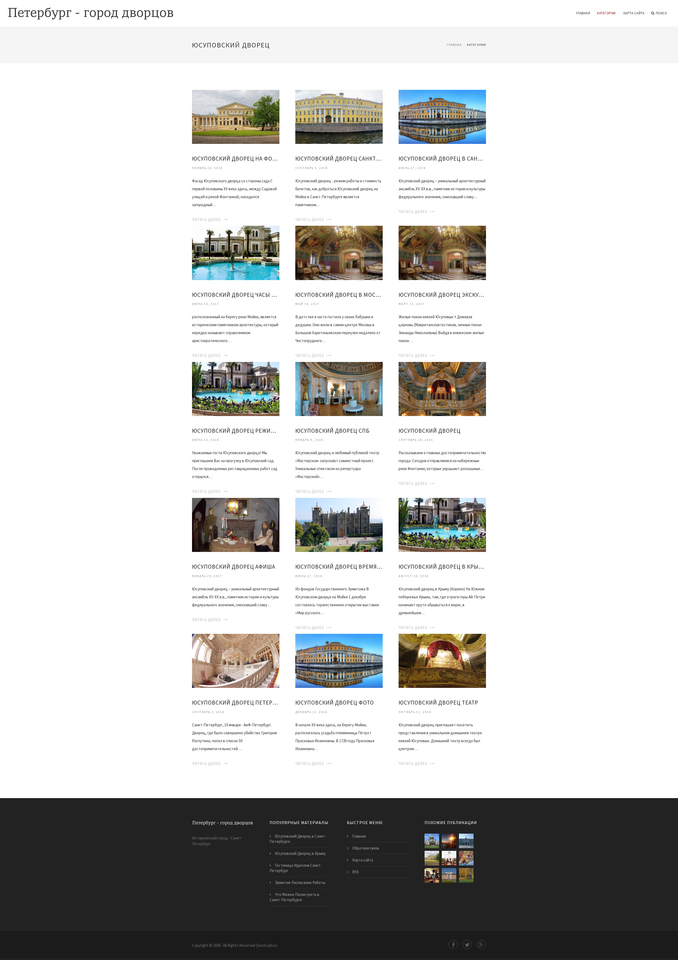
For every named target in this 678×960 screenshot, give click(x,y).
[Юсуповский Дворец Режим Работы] (235, 388)
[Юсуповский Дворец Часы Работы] (235, 252)
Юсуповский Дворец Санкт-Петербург (339, 158)
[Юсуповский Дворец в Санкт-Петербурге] (442, 116)
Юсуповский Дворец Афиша (233, 566)
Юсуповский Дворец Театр (438, 702)
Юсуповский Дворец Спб (332, 430)
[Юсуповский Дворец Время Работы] (339, 524)
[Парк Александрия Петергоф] (466, 875)
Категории (606, 13)
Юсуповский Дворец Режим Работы (235, 430)
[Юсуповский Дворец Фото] (339, 660)
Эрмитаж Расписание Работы (300, 882)
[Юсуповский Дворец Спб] (339, 388)
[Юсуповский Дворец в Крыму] (442, 524)
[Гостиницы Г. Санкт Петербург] (449, 858)
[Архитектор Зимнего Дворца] (466, 841)
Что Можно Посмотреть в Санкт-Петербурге (294, 897)
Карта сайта (634, 13)
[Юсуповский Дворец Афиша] (235, 524)
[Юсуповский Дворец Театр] (442, 660)
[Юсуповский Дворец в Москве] (339, 252)
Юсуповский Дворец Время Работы (339, 566)
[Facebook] (453, 944)
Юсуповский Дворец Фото (334, 702)
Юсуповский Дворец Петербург (235, 702)
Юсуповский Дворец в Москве (339, 294)
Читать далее (206, 219)
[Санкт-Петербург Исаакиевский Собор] (432, 841)
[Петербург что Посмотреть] (449, 841)
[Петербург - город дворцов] (90, 10)
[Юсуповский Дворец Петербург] (235, 660)
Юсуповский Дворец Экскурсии (442, 294)
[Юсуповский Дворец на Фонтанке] (235, 116)
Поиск (661, 13)
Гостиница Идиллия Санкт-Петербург (296, 868)
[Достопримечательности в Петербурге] (466, 858)
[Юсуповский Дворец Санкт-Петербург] (339, 116)
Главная (583, 13)
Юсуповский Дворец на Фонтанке (235, 158)
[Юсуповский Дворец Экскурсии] (442, 252)
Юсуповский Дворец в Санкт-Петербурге (442, 158)
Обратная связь (365, 848)
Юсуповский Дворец (430, 430)
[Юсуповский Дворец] (442, 388)
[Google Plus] (481, 944)
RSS (355, 871)
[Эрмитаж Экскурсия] (432, 875)
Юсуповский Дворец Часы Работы (235, 294)
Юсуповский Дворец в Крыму (442, 566)
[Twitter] (467, 944)
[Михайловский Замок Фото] (449, 875)
